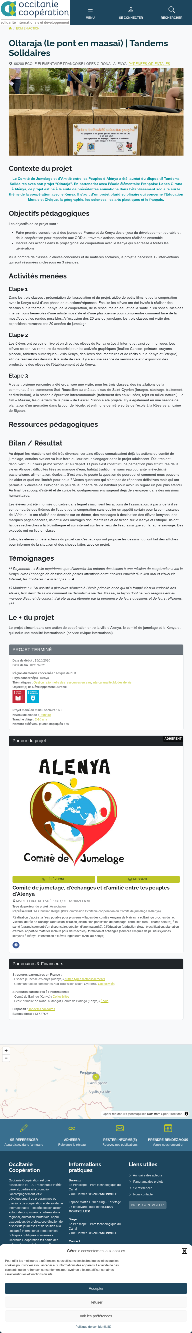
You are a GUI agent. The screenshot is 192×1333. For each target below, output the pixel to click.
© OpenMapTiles (134, 1113)
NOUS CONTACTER (147, 1205)
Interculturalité (102, 682)
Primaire (45, 715)
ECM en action (28, 28)
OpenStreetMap (171, 1113)
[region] (96, 1082)
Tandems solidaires (41, 1009)
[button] (184, 1250)
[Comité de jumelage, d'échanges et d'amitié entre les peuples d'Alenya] (75, 811)
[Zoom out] (6, 1058)
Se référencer (142, 1188)
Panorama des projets (148, 1181)
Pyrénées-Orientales (149, 64)
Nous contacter (143, 1194)
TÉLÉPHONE (56, 879)
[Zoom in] (6, 1050)
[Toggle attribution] (187, 1114)
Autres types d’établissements (84, 979)
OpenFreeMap (112, 1113)
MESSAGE (140, 879)
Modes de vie (122, 682)
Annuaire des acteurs (147, 1175)
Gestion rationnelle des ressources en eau (62, 682)
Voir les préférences (96, 1316)
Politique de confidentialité (94, 1327)
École (104, 1001)
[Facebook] (16, 945)
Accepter (96, 1288)
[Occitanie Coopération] (35, 12)
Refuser (96, 1302)
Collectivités (106, 984)
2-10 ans (41, 719)
